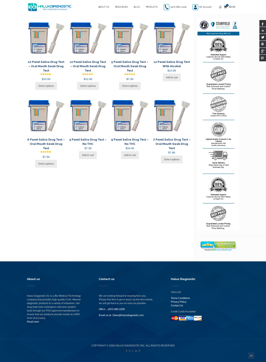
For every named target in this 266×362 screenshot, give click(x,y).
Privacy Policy (178, 302)
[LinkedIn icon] (136, 351)
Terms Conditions (180, 298)
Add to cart (172, 77)
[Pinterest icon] (139, 351)
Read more (33, 321)
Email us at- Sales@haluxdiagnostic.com (121, 315)
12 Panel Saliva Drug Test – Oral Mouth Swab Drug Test (88, 66)
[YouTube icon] (133, 351)
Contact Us (177, 305)
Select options (46, 86)
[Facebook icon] (126, 351)
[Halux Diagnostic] (49, 7)
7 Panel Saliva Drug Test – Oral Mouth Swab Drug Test (171, 144)
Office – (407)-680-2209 (112, 309)
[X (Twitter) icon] (130, 351)
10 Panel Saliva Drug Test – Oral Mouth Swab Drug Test (46, 66)
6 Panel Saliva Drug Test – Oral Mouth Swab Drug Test (46, 144)
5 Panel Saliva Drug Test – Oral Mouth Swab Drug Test (129, 66)
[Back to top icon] (251, 355)
